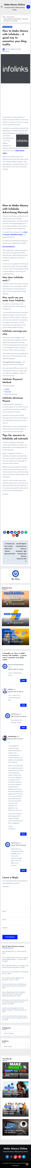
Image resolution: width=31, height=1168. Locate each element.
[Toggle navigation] (2, 6)
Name (4, 911)
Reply (23, 680)
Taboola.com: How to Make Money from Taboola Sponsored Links (10, 548)
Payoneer (8, 392)
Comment (5, 886)
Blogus (25, 1163)
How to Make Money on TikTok (11, 951)
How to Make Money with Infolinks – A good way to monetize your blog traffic (15, 38)
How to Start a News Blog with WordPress (15, 972)
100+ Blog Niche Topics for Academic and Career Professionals (14, 1111)
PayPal (7, 389)
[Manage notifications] (27, 1164)
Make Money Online (14, 5)
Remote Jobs (9, 1087)
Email (4, 919)
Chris (9, 49)
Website (4, 928)
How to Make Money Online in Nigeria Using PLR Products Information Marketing (13, 994)
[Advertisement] (15, 100)
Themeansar (15, 1165)
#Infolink (7, 51)
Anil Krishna (12, 736)
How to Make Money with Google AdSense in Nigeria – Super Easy (14, 619)
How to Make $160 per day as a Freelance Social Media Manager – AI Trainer (15, 1092)
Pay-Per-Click (7, 27)
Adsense (7, 614)
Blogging (7, 1106)
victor (10, 689)
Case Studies (9, 593)
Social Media (9, 1070)
